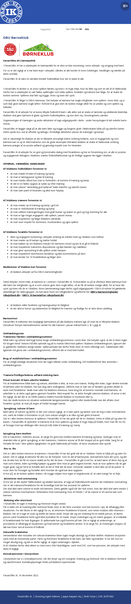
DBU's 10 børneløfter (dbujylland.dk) (43, 295)
